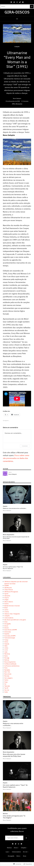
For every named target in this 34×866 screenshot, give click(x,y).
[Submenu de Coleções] (26, 847)
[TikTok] (20, 2)
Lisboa (6, 648)
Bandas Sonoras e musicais (12, 606)
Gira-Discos (17, 12)
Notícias (6, 660)
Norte (6, 656)
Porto (5, 668)
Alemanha (7, 596)
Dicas (5, 622)
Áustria (6, 603)
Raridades (7, 670)
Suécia (6, 680)
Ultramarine (18, 104)
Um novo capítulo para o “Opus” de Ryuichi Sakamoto (13, 567)
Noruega (6, 658)
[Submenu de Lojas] (9, 851)
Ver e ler (6, 690)
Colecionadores (8, 618)
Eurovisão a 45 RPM (9, 636)
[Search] (32, 6)
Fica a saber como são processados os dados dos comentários (16, 458)
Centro (6, 610)
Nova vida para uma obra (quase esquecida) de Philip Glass (16, 537)
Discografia (7, 624)
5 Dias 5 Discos (8, 589)
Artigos (6, 599)
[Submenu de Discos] (18, 847)
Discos (6, 626)
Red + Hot (7, 672)
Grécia (6, 642)
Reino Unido (7, 674)
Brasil (6, 607)
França (6, 640)
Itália (5, 646)
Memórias (7, 654)
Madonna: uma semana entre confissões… (15, 508)
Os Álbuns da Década (10, 664)
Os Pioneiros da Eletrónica (11, 666)
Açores (6, 593)
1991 (13, 104)
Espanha (6, 634)
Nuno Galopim (17, 98)
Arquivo (5, 506)
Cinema (6, 611)
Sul (5, 684)
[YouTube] (23, 2)
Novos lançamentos (8, 534)
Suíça (5, 682)
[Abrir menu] (17, 19)
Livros (6, 650)
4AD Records (8, 587)
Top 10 (6, 688)
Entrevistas (7, 632)
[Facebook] (11, 2)
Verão (6, 692)
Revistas (6, 676)
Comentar (25, 446)
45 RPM (6, 585)
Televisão (7, 686)
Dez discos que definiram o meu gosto (15, 620)
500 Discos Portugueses (11, 591)
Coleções (17, 46)
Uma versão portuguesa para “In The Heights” (14, 817)
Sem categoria (8, 678)
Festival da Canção (9, 638)
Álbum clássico (8, 601)
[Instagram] (17, 2)
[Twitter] (14, 2)
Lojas (5, 652)
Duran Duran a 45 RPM (10, 630)
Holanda (6, 644)
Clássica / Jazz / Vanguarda (12, 614)
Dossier (6, 628)
